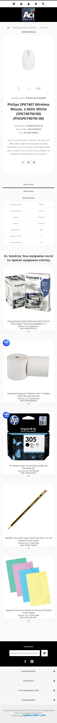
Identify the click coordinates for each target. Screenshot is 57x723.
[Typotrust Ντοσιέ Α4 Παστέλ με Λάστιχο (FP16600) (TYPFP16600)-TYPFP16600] (28, 581)
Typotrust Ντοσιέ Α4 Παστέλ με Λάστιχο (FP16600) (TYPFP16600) (28, 611)
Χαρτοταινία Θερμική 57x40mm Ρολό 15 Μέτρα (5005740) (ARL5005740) (28, 394)
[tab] (28, 184)
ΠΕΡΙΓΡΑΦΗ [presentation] (28, 191)
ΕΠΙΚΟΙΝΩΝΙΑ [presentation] (29, 198)
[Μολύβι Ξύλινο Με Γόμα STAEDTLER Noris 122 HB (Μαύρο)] (28, 509)
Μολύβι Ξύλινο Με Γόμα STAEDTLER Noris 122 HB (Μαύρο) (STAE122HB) (28, 539)
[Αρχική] (8, 27)
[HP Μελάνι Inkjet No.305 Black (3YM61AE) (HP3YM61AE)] (28, 437)
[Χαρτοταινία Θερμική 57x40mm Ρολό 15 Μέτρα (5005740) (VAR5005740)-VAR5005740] (28, 364)
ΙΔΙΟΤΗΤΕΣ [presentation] (29, 184)
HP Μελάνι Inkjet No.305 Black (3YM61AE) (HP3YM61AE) (28, 467)
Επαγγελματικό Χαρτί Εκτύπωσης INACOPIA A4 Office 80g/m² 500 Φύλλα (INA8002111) (28, 322)
